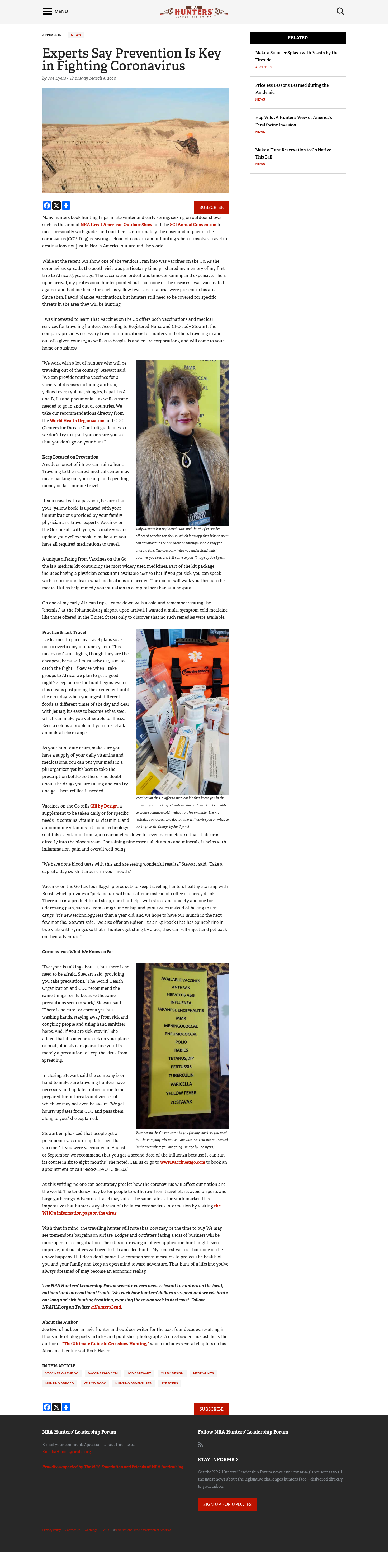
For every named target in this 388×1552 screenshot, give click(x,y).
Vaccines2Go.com (103, 1373)
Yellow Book (95, 1383)
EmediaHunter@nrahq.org (66, 1451)
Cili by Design (104, 806)
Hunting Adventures (133, 1383)
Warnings (90, 1530)
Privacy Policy (51, 1530)
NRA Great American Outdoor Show (117, 224)
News (76, 35)
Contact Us (72, 1530)
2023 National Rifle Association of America (143, 1530)
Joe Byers (169, 1383)
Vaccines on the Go (61, 1373)
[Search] (340, 11)
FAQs (105, 1530)
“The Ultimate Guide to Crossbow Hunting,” (105, 1343)
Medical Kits (203, 1373)
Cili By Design (172, 1373)
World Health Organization (77, 420)
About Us (263, 67)
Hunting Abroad (59, 1383)
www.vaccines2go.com (182, 1162)
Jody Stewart (139, 1373)
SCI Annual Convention (193, 224)
